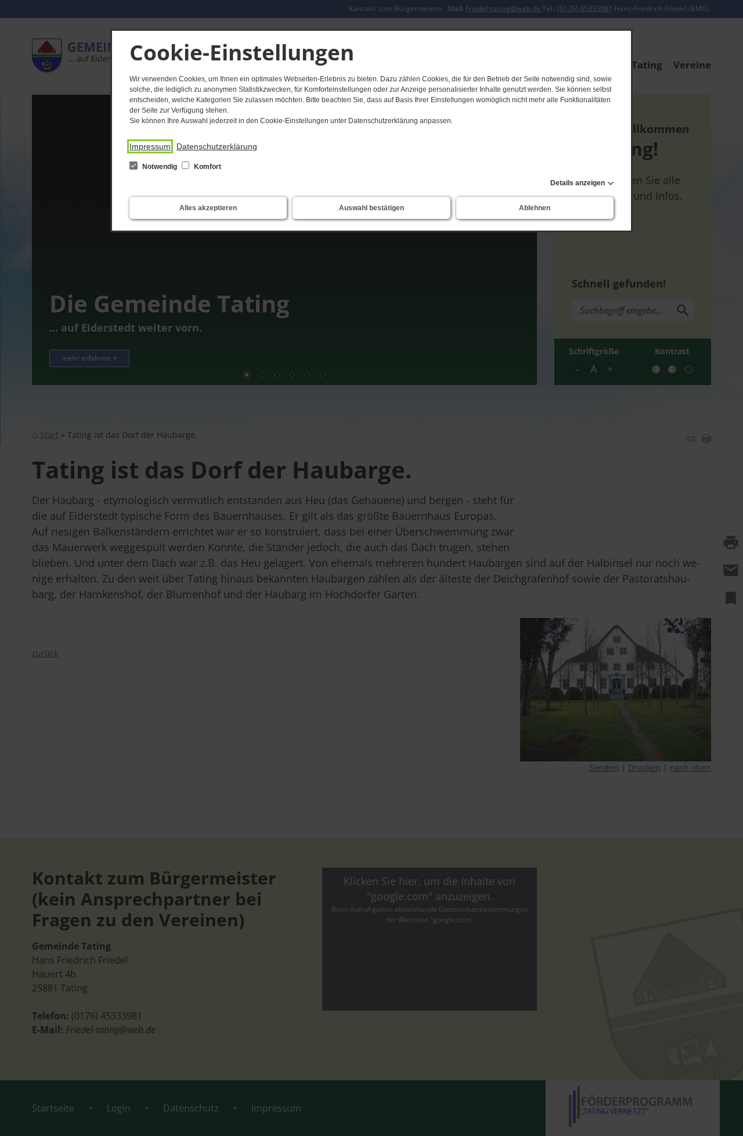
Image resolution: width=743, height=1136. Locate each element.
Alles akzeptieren (208, 208)
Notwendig (159, 167)
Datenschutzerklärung (216, 146)
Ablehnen (534, 208)
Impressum (150, 146)
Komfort (206, 167)
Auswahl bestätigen (371, 208)
